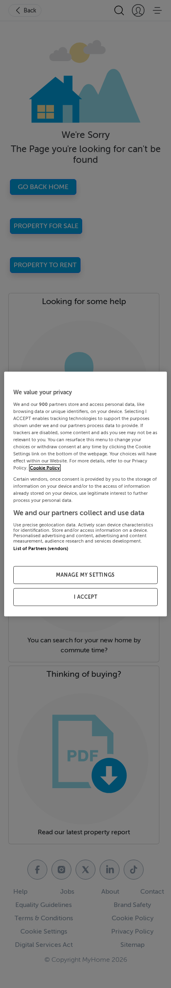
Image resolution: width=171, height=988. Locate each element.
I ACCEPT (86, 597)
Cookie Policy (45, 468)
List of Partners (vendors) (40, 548)
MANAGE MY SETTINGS (85, 575)
